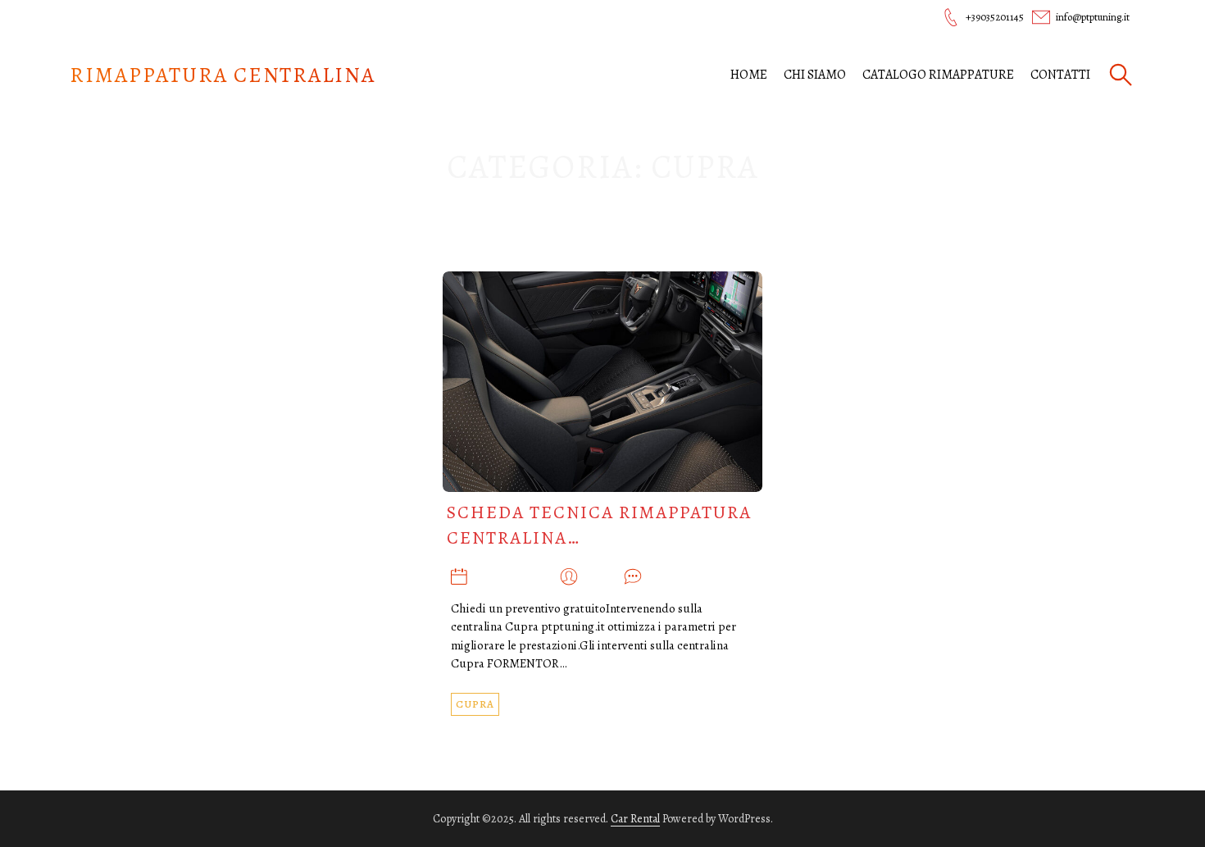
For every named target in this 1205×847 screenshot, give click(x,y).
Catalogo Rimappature (938, 75)
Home (748, 75)
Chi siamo (815, 75)
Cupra (475, 704)
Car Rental (635, 819)
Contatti (1060, 75)
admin (601, 577)
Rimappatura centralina (222, 75)
